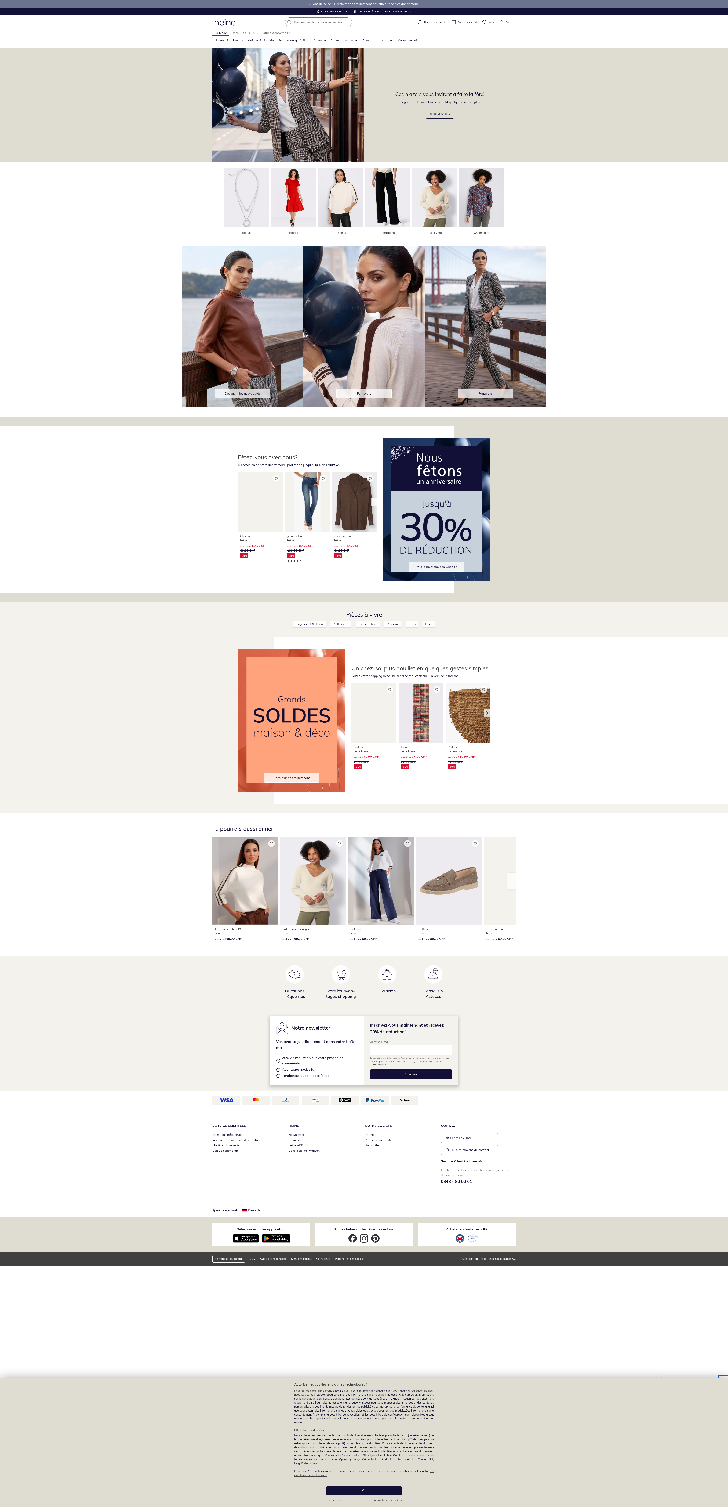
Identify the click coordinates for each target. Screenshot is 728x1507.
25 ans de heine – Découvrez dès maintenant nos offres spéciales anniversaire (364, 4)
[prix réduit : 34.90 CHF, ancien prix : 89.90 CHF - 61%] (421, 713)
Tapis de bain (367, 624)
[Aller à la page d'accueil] (225, 22)
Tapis (412, 624)
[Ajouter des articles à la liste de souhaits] (276, 478)
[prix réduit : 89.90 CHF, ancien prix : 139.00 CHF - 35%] (307, 502)
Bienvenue (296, 1140)
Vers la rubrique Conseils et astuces (237, 1140)
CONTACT (449, 1125)
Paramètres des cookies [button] (349, 1259)
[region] (364, 1442)
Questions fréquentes (227, 1135)
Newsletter (296, 1135)
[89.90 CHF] (449, 881)
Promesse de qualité (379, 1140)
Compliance (323, 1259)
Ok (364, 1490)
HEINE (294, 1125)
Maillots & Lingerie (261, 40)
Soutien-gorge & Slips (293, 40)
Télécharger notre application (261, 1229)
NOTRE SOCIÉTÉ (378, 1125)
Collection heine (409, 40)
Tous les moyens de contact (469, 1150)
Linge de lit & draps (309, 624)
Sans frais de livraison (304, 1150)
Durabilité (372, 1145)
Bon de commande (225, 1150)
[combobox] (327, 22)
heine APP (296, 1145)
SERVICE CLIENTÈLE (229, 1125)
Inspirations (385, 40)
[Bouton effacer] (348, 22)
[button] (374, 502)
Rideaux (393, 624)
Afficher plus (379, 1064)
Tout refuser (333, 1500)
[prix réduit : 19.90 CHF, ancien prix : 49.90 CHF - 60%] (468, 713)
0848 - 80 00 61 (456, 1181)
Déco (235, 33)
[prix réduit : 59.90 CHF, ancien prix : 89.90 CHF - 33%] (260, 502)
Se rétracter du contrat (229, 1259)
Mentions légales (301, 1259)
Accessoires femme (358, 40)
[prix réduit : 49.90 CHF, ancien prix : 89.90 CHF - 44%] (354, 502)
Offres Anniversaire (276, 33)
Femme (238, 40)
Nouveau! (221, 40)
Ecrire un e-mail (467, 1139)
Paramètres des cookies (387, 1500)
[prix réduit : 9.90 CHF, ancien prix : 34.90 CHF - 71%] (373, 713)
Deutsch (254, 1210)
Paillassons (341, 624)
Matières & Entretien (226, 1145)
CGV (252, 1259)
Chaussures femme (327, 40)
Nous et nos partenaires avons (313, 1390)
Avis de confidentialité (273, 1259)
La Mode (221, 33)
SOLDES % (250, 33)
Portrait (370, 1135)
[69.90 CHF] (245, 881)
